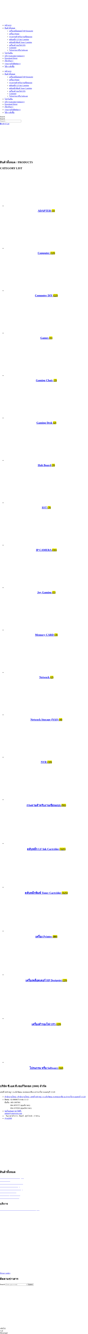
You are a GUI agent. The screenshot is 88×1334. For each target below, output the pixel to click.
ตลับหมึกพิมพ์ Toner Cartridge (20, 42)
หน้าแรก (8, 25)
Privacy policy (5, 1273)
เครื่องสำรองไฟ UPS (17, 45)
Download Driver (11, 58)
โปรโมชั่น (9, 53)
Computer (12, 48)
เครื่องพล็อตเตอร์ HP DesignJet (21, 31)
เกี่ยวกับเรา (9, 61)
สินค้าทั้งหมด (10, 28)
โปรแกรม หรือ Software (18, 50)
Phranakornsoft (57, 1324)
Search (2, 117)
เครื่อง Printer (14, 34)
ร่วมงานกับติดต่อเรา (13, 64)
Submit (30, 1284)
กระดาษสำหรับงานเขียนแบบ (20, 37)
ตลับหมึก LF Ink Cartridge (19, 39)
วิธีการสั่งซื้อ (9, 66)
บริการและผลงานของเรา (15, 56)
